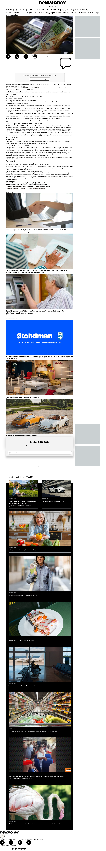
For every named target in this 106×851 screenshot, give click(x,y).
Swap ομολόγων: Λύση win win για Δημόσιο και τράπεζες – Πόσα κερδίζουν (26, 183)
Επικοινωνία (41, 839)
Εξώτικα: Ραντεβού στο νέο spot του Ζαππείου (21, 640)
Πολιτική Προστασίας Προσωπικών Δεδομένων (20, 839)
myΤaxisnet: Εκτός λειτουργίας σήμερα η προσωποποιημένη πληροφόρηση (26, 184)
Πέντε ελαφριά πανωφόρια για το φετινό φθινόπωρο (23, 595)
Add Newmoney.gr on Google (39, 79)
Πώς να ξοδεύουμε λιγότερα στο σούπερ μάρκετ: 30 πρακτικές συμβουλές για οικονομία (33, 731)
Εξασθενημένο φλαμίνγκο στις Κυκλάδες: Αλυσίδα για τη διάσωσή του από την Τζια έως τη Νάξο (35, 824)
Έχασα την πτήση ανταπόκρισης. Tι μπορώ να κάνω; (23, 686)
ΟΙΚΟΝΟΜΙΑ (53, 7)
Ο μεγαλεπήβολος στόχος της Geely (53, 501)
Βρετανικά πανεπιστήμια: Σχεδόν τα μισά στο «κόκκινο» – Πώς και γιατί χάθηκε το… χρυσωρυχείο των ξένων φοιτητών (22, 503)
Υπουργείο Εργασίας (12, 188)
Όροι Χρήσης (3, 839)
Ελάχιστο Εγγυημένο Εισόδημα (37, 188)
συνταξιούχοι (50, 141)
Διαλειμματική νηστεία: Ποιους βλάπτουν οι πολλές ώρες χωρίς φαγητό (28, 550)
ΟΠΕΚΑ (37, 88)
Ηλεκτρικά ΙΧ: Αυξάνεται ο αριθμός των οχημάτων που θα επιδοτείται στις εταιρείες (28, 186)
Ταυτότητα (35, 839)
